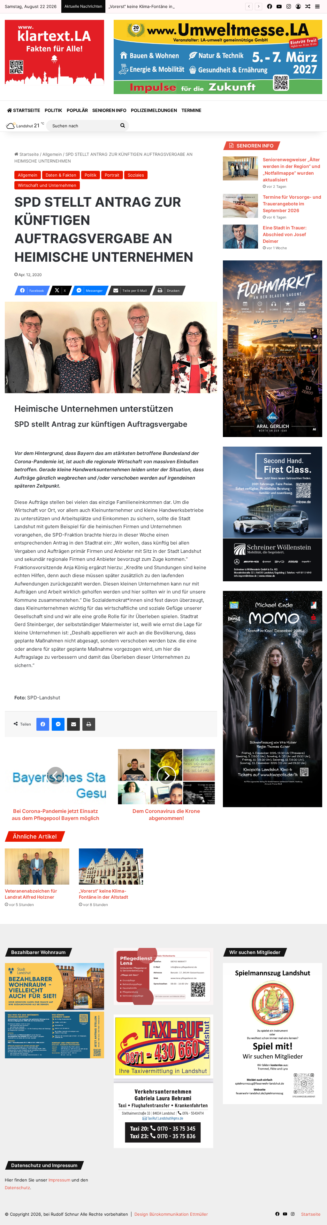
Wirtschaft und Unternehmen (47, 185)
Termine (191, 110)
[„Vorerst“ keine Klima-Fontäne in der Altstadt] (111, 866)
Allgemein (52, 154)
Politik (53, 110)
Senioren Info (109, 110)
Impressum (59, 1179)
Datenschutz (17, 1187)
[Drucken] (88, 724)
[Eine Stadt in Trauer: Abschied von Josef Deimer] (240, 237)
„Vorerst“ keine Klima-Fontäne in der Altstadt (153, 6)
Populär (77, 110)
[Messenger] (58, 724)
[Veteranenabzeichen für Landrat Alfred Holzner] (37, 866)
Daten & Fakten (61, 175)
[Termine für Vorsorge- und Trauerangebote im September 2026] (240, 206)
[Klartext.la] (54, 52)
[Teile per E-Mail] (73, 724)
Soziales (136, 175)
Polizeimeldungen (154, 110)
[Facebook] (42, 724)
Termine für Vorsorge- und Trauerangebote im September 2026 (292, 203)
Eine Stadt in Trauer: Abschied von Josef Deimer (285, 234)
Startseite (26, 110)
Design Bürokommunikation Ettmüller (171, 1214)
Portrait (112, 175)
